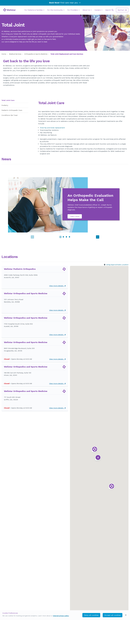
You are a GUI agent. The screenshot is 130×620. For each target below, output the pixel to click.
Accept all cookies (112, 615)
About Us (86, 10)
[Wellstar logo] (9, 9)
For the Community (55, 10)
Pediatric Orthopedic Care (12, 110)
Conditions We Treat (10, 115)
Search (108, 10)
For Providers (72, 10)
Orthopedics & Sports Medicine (35, 54)
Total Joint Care (8, 100)
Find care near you (63, 2)
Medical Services (15, 54)
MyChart (121, 10)
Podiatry (5, 105)
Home (4, 54)
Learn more (74, 216)
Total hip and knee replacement (52, 128)
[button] (97, 237)
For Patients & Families (33, 10)
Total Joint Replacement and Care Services (66, 54)
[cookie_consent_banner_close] (126, 615)
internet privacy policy (61, 616)
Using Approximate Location (117, 265)
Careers (98, 10)
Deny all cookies (91, 615)
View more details (56, 286)
